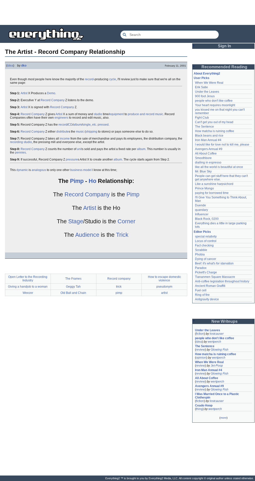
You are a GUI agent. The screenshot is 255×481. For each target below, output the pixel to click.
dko (23, 65)
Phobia (200, 254)
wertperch (214, 341)
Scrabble (201, 250)
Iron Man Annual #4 (208, 140)
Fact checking (204, 245)
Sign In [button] (224, 46)
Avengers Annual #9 (208, 149)
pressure (72, 159)
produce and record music (145, 114)
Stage (75, 221)
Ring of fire (202, 295)
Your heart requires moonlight (215, 105)
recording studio (21, 142)
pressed (103, 124)
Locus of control (205, 241)
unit (79, 149)
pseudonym (164, 286)
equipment (116, 114)
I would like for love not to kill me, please (222, 144)
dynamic (22, 170)
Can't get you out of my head (214, 122)
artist (164, 293)
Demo (51, 93)
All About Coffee (206, 153)
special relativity (206, 236)
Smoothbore (203, 158)
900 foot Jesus (205, 96)
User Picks (201, 78)
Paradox (200, 268)
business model (81, 170)
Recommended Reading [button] (224, 67)
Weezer (28, 293)
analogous (39, 170)
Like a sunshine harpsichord (214, 184)
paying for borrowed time (212, 193)
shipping (91, 131)
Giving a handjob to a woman (28, 286)
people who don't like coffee (214, 100)
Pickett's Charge (206, 272)
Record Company (52, 100)
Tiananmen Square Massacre (215, 277)
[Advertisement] (127, 12)
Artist (24, 93)
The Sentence (204, 126)
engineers (61, 117)
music (80, 131)
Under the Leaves (207, 91)
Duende (200, 205)
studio (98, 114)
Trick (122, 235)
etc (94, 124)
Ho (92, 181)
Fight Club (202, 117)
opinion (201, 357)
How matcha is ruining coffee (214, 131)
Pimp (77, 181)
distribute (62, 131)
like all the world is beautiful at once (219, 167)
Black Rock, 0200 (207, 219)
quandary (201, 210)
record (89, 79)
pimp (119, 293)
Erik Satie (201, 87)
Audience (87, 235)
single (86, 124)
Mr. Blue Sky (203, 171)
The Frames (73, 278)
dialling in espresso (208, 162)
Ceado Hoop (203, 405)
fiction (200, 333)
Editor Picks (202, 232)
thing (199, 409)
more (223, 417)
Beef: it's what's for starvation (214, 263)
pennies (20, 152)
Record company (118, 278)
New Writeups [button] (224, 321)
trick (119, 286)
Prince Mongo (204, 188)
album (77, 124)
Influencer (201, 214)
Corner (126, 221)
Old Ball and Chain (73, 293)
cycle (112, 79)
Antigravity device (207, 299)
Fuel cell (200, 290)
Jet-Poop (217, 365)
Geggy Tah (73, 286)
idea (10, 65)
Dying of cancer (205, 259)
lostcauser (217, 333)
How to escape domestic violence (164, 278)
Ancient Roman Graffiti (210, 286)
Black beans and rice (209, 135)
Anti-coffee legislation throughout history (222, 281)
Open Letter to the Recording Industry (27, 278)
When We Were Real (209, 82)
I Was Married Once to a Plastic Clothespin (217, 395)
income (65, 138)
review (200, 349)
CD (70, 124)
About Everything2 (207, 73)
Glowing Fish (219, 349)
